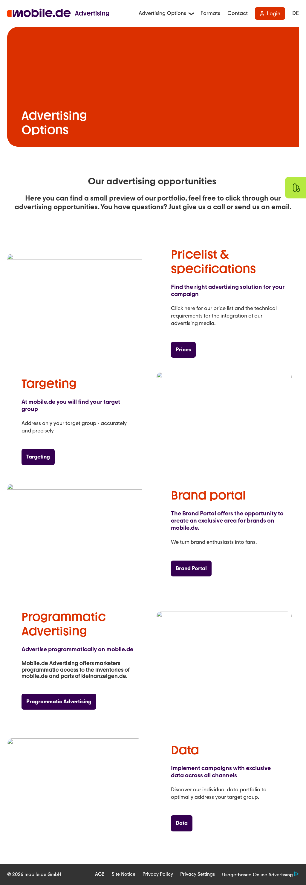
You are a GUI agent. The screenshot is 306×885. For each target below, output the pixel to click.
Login (273, 13)
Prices (183, 349)
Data (182, 823)
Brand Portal (191, 568)
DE (295, 13)
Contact (237, 13)
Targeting (38, 456)
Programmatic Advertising (58, 701)
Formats (210, 13)
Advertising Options (162, 13)
